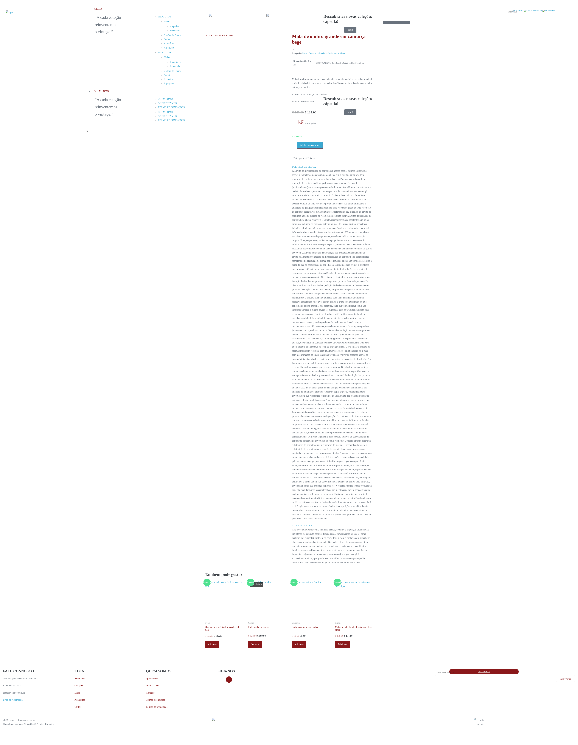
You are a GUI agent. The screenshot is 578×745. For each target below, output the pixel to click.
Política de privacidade (157, 707)
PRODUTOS (164, 16)
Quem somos (152, 678)
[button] (332, 167)
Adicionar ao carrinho (309, 145)
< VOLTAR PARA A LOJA (220, 35)
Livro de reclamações (13, 700)
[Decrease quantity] (293, 144)
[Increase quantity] (295, 144)
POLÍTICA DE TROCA (304, 166)
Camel (305, 53)
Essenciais (313, 53)
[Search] (508, 16)
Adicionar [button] (212, 644)
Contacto (150, 692)
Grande (322, 53)
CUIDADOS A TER (302, 525)
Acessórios (80, 700)
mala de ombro (332, 53)
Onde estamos (152, 685)
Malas (167, 21)
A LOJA (98, 9)
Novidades (80, 678)
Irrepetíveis (175, 26)
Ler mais (255, 644)
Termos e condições (155, 700)
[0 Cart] (396, 22)
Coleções (79, 685)
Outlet (77, 707)
